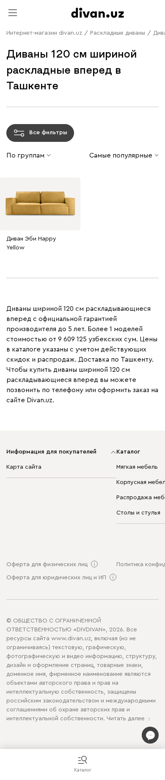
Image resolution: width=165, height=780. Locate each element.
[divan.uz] (97, 12)
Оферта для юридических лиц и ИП (56, 578)
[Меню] (12, 12)
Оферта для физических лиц (47, 564)
